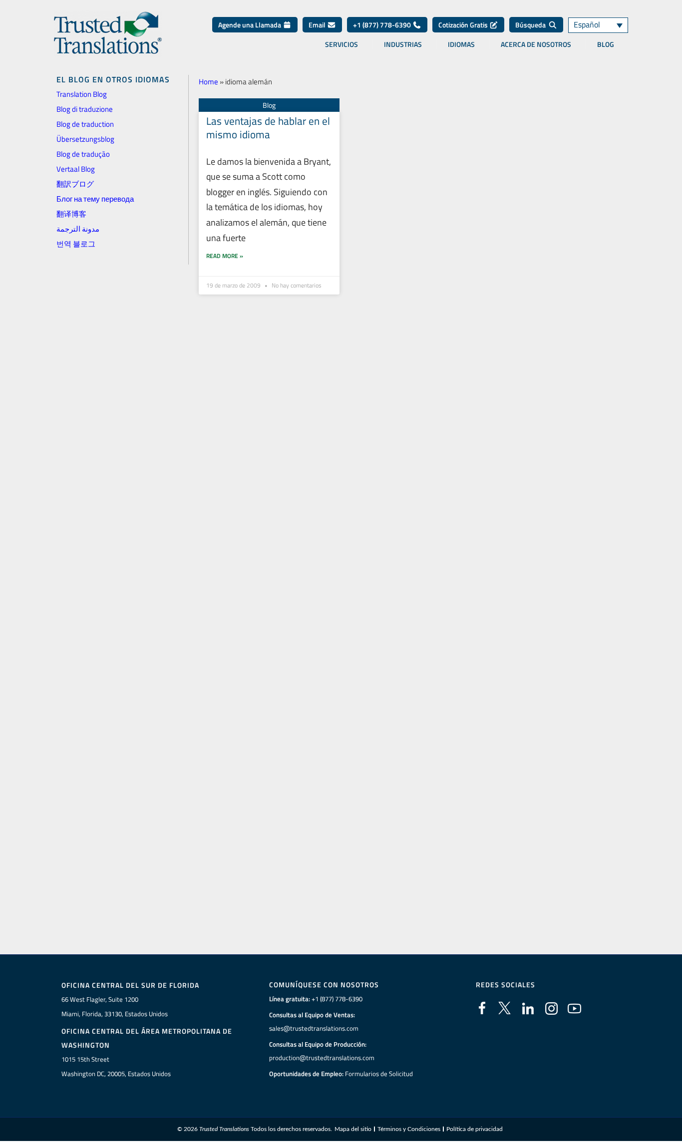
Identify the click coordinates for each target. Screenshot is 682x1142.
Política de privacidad (474, 1129)
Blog (605, 44)
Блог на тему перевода (95, 199)
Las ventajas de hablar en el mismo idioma (268, 127)
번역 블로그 (75, 244)
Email (318, 24)
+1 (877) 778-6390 (382, 24)
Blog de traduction (85, 124)
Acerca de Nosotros (536, 44)
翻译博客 (71, 214)
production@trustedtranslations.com (321, 1058)
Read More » (224, 256)
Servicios (341, 44)
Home (208, 81)
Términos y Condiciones (408, 1129)
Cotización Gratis (463, 24)
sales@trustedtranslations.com (313, 1028)
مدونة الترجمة (77, 229)
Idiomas (461, 44)
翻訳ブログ (75, 184)
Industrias (403, 44)
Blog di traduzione (84, 109)
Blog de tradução (83, 154)
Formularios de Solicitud (379, 1074)
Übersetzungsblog (85, 139)
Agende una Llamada (250, 24)
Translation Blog (81, 94)
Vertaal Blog (75, 169)
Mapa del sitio (353, 1129)
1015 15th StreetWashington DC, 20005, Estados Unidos (116, 1066)
